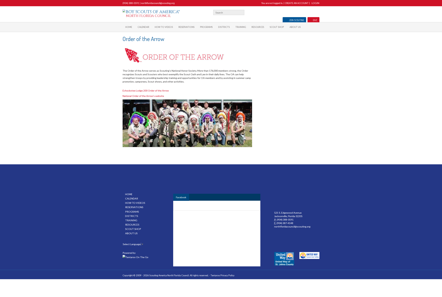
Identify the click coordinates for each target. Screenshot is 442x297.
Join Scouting (296, 20)
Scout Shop (277, 27)
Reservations (187, 27)
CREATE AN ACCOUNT (297, 3)
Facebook (314, 12)
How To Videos (164, 27)
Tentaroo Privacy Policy (222, 275)
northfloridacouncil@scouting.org (158, 3)
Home (128, 27)
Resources (258, 27)
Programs (206, 27)
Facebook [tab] (181, 197)
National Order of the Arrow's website (143, 95)
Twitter (317, 12)
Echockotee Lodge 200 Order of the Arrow (146, 90)
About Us (295, 27)
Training (240, 27)
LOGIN (315, 3)
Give (315, 20)
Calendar (143, 27)
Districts (224, 27)
